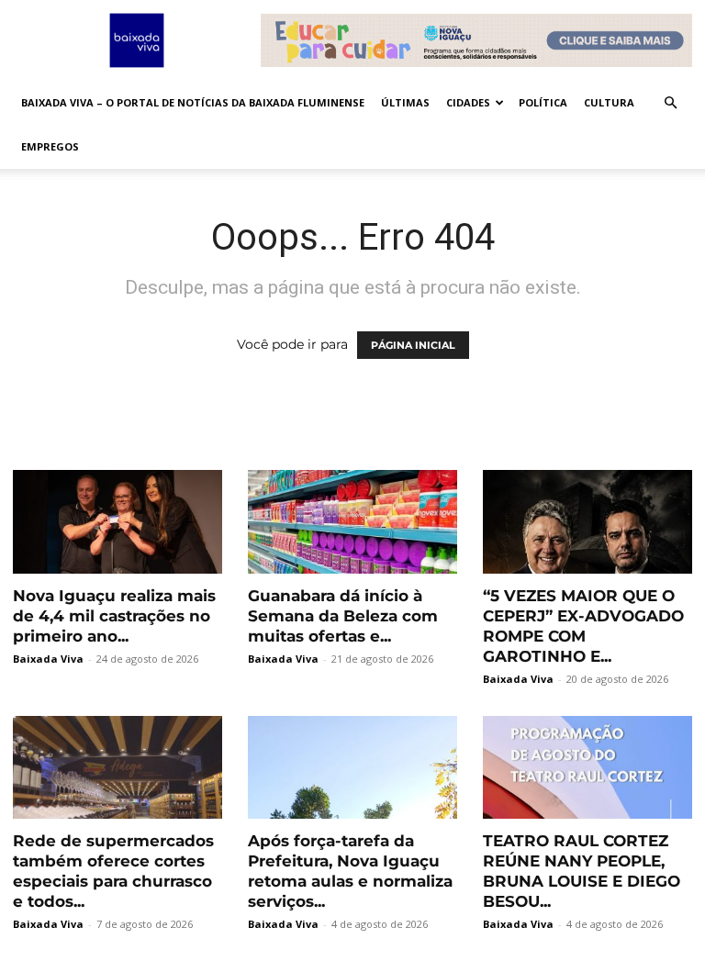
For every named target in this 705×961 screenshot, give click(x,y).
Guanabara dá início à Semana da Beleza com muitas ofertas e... (343, 616)
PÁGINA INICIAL (413, 345)
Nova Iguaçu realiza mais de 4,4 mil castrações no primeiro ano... (114, 616)
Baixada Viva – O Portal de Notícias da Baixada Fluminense (192, 102)
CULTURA (609, 102)
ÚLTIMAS (405, 102)
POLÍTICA (543, 102)
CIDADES (468, 102)
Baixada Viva (48, 658)
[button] (670, 103)
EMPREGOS (50, 146)
